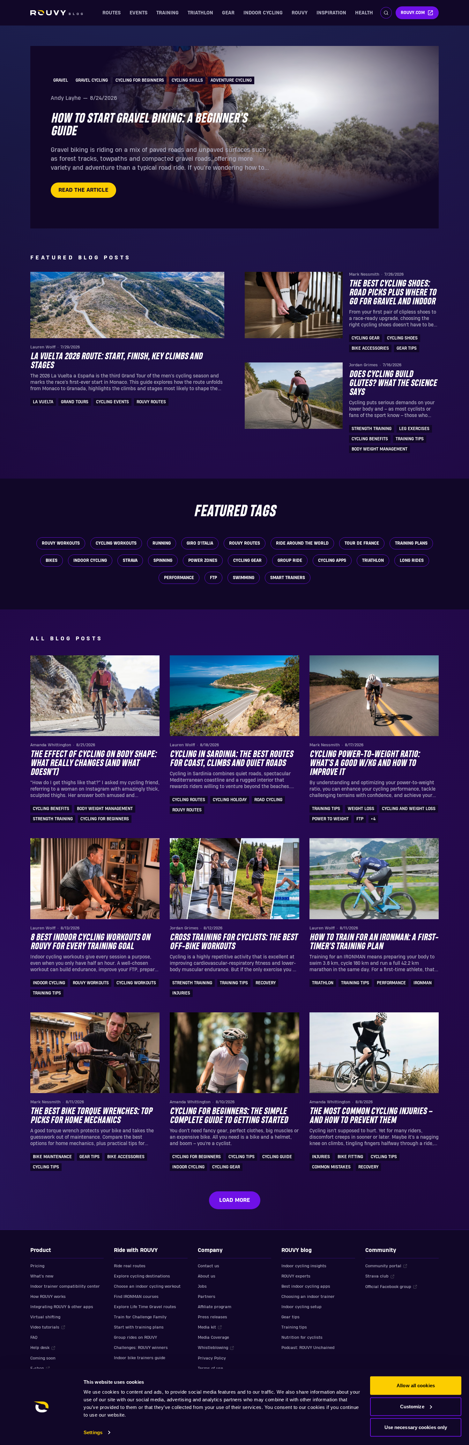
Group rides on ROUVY (135, 1337)
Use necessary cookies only (415, 1427)
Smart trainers (287, 578)
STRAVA (130, 560)
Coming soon (43, 1358)
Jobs (202, 1286)
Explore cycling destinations (142, 1276)
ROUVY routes (244, 543)
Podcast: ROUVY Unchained (307, 1347)
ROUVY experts (295, 1276)
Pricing (37, 1266)
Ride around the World (302, 543)
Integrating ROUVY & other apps (61, 1307)
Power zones (202, 560)
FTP (213, 578)
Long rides (412, 560)
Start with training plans (139, 1327)
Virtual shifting (45, 1317)
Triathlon (200, 12)
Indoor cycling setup (301, 1307)
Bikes (51, 560)
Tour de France (362, 543)
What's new (41, 1276)
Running (162, 543)
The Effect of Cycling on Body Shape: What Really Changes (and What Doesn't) (93, 763)
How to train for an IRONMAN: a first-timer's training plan (373, 942)
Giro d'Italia (200, 543)
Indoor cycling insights (303, 1266)
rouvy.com (413, 13)
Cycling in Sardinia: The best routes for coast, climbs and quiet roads (231, 759)
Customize (412, 1406)
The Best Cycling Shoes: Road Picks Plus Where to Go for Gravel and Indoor (392, 293)
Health (364, 12)
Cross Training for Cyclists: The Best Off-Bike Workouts (233, 942)
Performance (179, 578)
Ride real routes (129, 1266)
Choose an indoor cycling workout (147, 1286)
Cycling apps (332, 560)
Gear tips (290, 1317)
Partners (206, 1296)
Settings (93, 1432)
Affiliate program (214, 1307)
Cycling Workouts (116, 543)
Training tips (294, 1327)
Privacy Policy (212, 1358)
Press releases (212, 1317)
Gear (228, 12)
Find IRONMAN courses (136, 1296)
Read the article (83, 190)
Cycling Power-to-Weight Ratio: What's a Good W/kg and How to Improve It (364, 763)
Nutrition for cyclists (302, 1337)
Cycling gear (247, 560)
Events (138, 12)
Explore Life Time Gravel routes (145, 1307)
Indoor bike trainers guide (139, 1358)
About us (206, 1276)
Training (167, 12)
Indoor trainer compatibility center (65, 1286)
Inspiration (331, 12)
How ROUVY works (48, 1296)
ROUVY (300, 12)
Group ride (290, 560)
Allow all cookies (416, 1385)
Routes (111, 12)
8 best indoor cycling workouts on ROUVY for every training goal (90, 942)
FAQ (33, 1337)
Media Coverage (213, 1337)
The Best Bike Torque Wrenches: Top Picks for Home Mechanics (91, 1116)
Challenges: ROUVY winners (141, 1347)
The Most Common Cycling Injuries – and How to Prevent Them (370, 1116)
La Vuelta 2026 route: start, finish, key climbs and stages (116, 361)
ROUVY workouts (61, 543)
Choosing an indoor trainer (308, 1296)
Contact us (208, 1266)
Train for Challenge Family (140, 1317)
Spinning (162, 560)
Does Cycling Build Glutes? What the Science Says (393, 383)
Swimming (243, 578)
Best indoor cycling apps (305, 1286)
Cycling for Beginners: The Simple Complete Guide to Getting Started (229, 1116)
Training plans (411, 543)
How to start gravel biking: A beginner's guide (149, 125)
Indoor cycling (263, 12)
